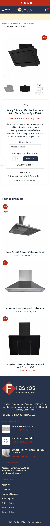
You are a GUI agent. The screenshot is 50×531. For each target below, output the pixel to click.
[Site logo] (25, 9)
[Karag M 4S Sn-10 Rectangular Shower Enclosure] (6, 453)
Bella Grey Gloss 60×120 (22, 426)
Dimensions (24, 142)
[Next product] (47, 30)
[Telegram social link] (31, 3)
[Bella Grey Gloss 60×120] (6, 429)
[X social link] (21, 3)
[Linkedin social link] (27, 3)
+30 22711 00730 (19, 470)
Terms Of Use (8, 508)
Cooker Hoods (28, 23)
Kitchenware (15, 23)
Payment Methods (10, 494)
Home (4, 23)
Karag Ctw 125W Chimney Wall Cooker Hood (25, 308)
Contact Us (6, 489)
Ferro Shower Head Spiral (23, 438)
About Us (6, 485)
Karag (25, 105)
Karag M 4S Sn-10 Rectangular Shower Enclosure (29, 451)
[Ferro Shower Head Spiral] (6, 441)
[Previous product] (42, 30)
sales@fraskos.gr (15, 473)
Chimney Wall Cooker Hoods (14, 26)
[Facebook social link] (19, 3)
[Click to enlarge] (6, 76)
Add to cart (30, 159)
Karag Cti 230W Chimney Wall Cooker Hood (25, 252)
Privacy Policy (8, 512)
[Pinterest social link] (24, 3)
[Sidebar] (3, 162)
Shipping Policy (9, 498)
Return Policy (8, 503)
